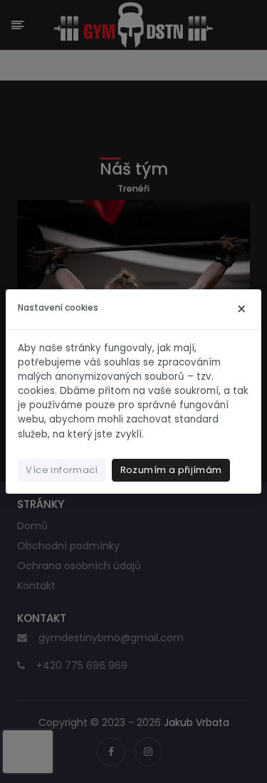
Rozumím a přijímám (171, 470)
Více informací (62, 470)
